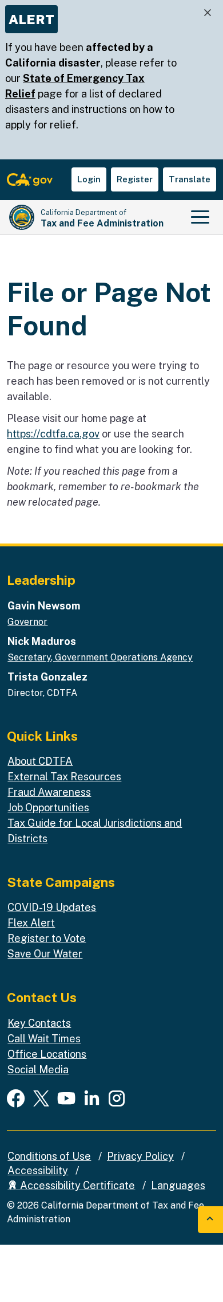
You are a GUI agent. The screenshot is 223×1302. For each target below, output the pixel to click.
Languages (178, 1185)
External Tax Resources (64, 777)
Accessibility (37, 1170)
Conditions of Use (49, 1156)
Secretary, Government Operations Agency (100, 657)
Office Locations (46, 1054)
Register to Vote (46, 938)
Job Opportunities (48, 807)
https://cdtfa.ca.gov (53, 434)
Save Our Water (44, 954)
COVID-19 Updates (51, 907)
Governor (27, 621)
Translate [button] (189, 179)
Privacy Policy (140, 1156)
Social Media (38, 1070)
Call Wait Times (44, 1039)
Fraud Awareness (49, 792)
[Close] (207, 13)
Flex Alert (31, 923)
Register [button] (135, 179)
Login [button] (89, 179)
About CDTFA (40, 761)
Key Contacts (39, 1023)
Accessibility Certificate (76, 1185)
